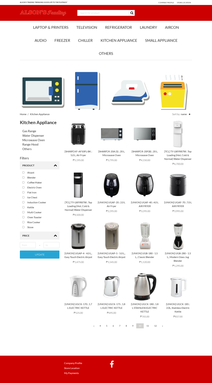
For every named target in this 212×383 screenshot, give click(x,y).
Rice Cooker (33, 222)
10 (140, 326)
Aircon (172, 27)
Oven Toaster (34, 217)
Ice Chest (32, 197)
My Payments (71, 373)
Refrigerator (118, 27)
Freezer (62, 40)
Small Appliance (161, 40)
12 (155, 326)
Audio (41, 40)
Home (23, 114)
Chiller (85, 40)
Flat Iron (31, 192)
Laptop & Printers (50, 27)
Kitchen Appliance (119, 40)
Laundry (148, 27)
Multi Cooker (34, 212)
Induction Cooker (36, 202)
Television (86, 27)
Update (39, 254)
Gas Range (29, 131)
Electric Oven (34, 187)
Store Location (184, 3)
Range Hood (30, 144)
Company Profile (166, 3)
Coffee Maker (34, 182)
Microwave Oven (33, 140)
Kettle (30, 207)
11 (148, 326)
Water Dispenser (33, 135)
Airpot (30, 172)
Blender (31, 177)
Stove (30, 227)
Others (106, 53)
